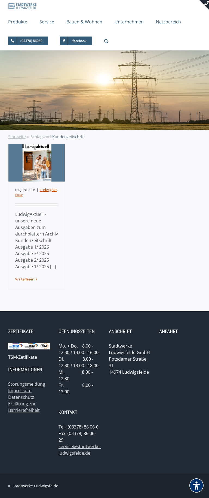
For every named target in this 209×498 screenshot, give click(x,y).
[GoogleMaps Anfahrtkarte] (180, 383)
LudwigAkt (48, 189)
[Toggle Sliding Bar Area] (204, 5)
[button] (106, 40)
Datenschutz (21, 397)
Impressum (20, 391)
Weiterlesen (24, 279)
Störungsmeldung (26, 384)
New (19, 194)
